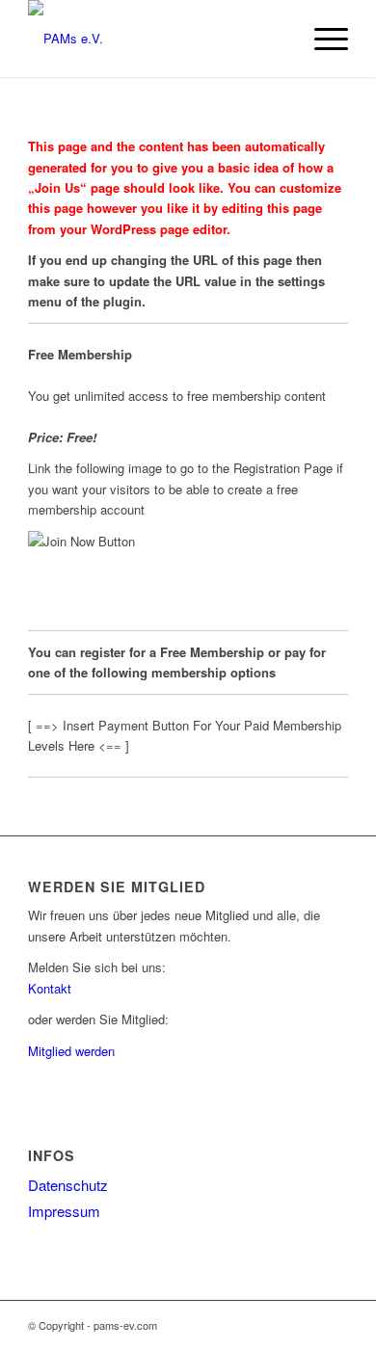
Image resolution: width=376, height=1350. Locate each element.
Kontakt (49, 988)
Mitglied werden (71, 1051)
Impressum (64, 1211)
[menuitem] (276, 38)
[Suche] (276, 38)
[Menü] (321, 38)
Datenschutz (68, 1185)
